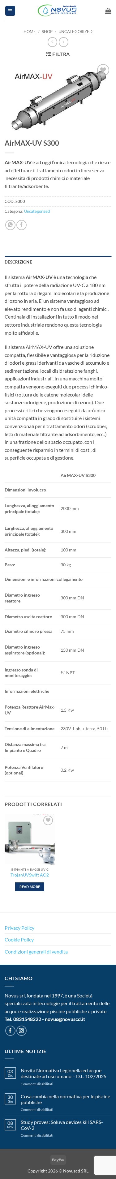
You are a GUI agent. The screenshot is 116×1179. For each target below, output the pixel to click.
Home (30, 31)
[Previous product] (63, 42)
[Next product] (52, 42)
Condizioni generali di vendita (36, 951)
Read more (29, 887)
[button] (10, 11)
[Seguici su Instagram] (21, 1031)
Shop (47, 31)
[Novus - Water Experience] (58, 11)
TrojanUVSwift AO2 (30, 874)
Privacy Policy (19, 928)
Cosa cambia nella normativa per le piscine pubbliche (65, 1099)
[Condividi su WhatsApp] (10, 225)
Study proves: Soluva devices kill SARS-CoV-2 (62, 1125)
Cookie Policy (19, 939)
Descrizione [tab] (18, 261)
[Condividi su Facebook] (21, 225)
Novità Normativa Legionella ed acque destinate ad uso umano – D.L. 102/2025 (63, 1073)
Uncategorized (75, 31)
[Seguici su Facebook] (10, 1031)
